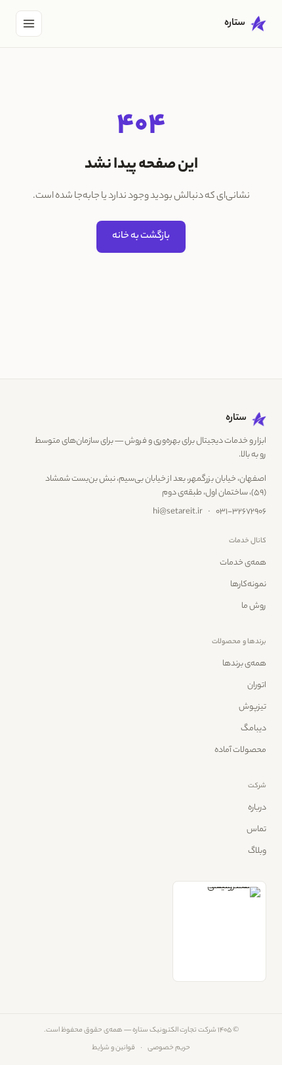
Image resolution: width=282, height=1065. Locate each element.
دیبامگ (253, 729)
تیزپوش (252, 707)
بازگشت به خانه (141, 236)
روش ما (253, 606)
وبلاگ (257, 851)
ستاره (234, 23)
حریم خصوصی (169, 1048)
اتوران (256, 685)
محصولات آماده (240, 750)
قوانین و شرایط (113, 1048)
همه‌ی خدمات (243, 563)
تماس (256, 829)
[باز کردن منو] (29, 23)
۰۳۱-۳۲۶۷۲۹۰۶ (241, 512)
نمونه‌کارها (248, 584)
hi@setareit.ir (178, 512)
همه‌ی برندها (244, 664)
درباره (257, 808)
